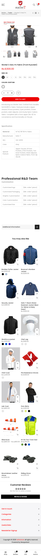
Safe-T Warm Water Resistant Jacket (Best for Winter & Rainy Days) (29, 306)
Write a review (20, 496)
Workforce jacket (8, 339)
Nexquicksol (25, 542)
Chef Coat (6, 373)
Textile (10, 12)
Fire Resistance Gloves (29, 373)
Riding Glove (26, 473)
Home (4, 12)
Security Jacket (7, 303)
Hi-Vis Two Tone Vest (29, 440)
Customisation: (8, 182)
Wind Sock (5, 440)
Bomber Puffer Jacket (10, 269)
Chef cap (24, 339)
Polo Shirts (25, 406)
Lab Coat (5, 406)
